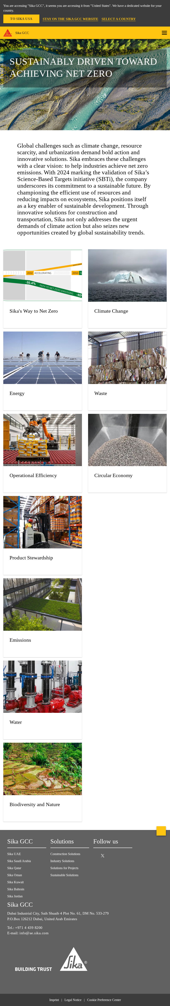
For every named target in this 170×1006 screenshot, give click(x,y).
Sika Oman (14, 875)
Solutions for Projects (64, 868)
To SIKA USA (21, 19)
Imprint (54, 1000)
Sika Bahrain (15, 889)
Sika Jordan (15, 896)
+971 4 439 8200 (28, 928)
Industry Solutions (62, 861)
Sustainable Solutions (64, 875)
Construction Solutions (65, 854)
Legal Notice (72, 1000)
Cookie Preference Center (104, 1000)
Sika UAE (14, 854)
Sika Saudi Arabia (19, 861)
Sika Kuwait (15, 882)
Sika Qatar (14, 868)
